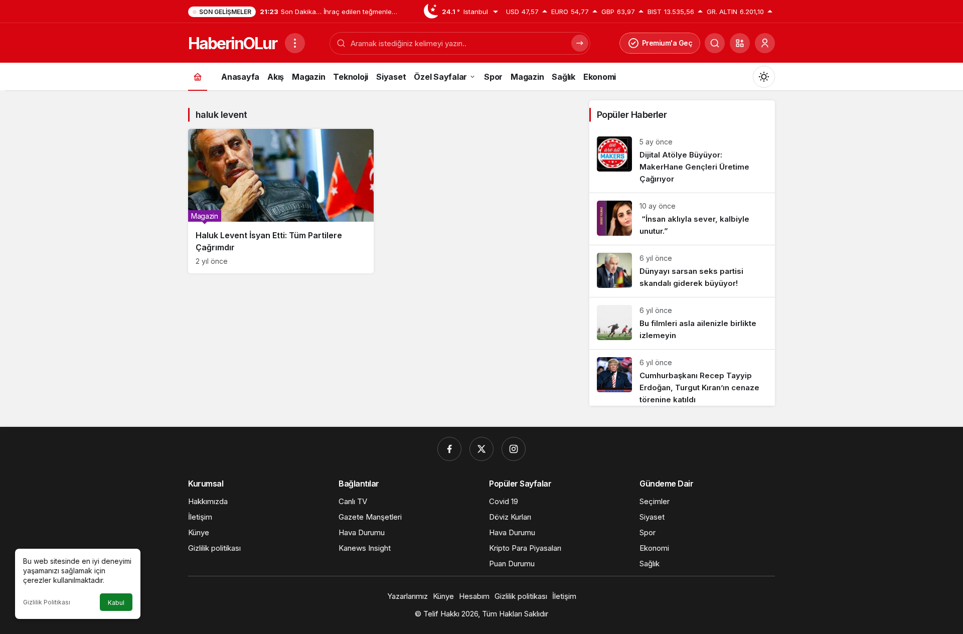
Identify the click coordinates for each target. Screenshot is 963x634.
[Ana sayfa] (197, 76)
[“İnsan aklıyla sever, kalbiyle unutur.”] (682, 219)
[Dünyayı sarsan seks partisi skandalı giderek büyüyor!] (682, 271)
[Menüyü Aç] (295, 43)
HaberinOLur (232, 43)
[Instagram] (514, 449)
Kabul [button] (116, 602)
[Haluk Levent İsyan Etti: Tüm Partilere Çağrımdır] (281, 201)
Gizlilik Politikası (46, 602)
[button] (740, 43)
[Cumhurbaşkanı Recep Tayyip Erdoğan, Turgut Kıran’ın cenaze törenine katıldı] (682, 378)
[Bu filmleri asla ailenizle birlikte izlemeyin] (682, 323)
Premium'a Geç (667, 43)
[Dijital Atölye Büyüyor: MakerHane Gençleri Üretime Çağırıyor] (682, 161)
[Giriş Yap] (765, 43)
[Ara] (715, 43)
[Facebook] (449, 449)
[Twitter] (481, 449)
